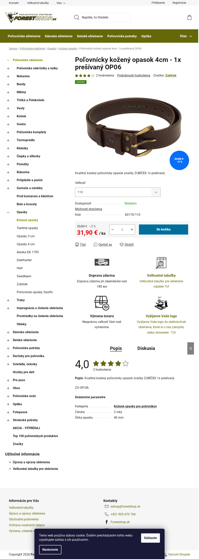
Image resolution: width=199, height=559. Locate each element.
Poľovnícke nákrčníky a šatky (37, 68)
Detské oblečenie (25, 340)
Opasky (22, 212)
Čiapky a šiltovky (28, 156)
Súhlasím (150, 538)
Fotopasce (20, 412)
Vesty (20, 108)
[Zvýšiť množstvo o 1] (132, 229)
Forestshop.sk (120, 522)
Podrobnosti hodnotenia (133, 75)
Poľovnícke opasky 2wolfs (35, 292)
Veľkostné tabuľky (38, 2)
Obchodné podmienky (24, 519)
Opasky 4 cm (26, 244)
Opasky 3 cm (26, 236)
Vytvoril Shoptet (179, 554)
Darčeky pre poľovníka (28, 356)
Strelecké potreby (25, 420)
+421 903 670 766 (123, 514)
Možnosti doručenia (88, 209)
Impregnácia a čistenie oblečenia (40, 308)
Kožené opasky (27, 220)
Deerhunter (24, 260)
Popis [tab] (116, 348)
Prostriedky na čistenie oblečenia (40, 316)
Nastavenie (50, 549)
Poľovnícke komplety (31, 132)
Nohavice (23, 76)
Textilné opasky (27, 228)
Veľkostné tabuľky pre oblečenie (35, 469)
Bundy (21, 84)
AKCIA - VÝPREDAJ (26, 428)
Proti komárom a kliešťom (35, 196)
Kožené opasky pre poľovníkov (135, 406)
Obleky (21, 324)
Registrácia (179, 2)
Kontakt (14, 2)
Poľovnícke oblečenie (28, 60)
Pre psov (19, 380)
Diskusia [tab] (146, 348)
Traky (21, 300)
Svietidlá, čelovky (25, 364)
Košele (21, 116)
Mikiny (21, 92)
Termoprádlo (26, 140)
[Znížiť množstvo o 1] (112, 229)
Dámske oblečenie (26, 332)
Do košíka (164, 229)
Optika (17, 404)
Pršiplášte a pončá (30, 180)
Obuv (16, 388)
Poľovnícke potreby (26, 348)
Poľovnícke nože (24, 396)
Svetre (21, 124)
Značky (18, 444)
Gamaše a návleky (30, 188)
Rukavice (23, 172)
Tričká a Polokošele (30, 100)
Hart (20, 268)
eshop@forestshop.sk (125, 506)
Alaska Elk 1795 (28, 252)
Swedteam (24, 276)
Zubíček (22, 284)
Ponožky (23, 164)
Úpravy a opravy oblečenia (31, 462)
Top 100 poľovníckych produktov (35, 436)
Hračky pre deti (23, 372)
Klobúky (22, 148)
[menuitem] (24, 36)
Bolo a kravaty (27, 204)
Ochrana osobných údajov (27, 525)
